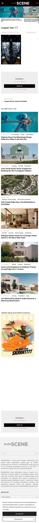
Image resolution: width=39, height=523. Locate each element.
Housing (14, 166)
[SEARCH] (37, 3)
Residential (27, 166)
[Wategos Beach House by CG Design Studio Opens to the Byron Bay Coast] (19, 218)
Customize (18, 519)
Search (36, 454)
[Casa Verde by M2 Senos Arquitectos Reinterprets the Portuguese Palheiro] (19, 153)
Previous (1, 14)
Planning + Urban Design (9, 199)
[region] (19, 510)
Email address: (19, 79)
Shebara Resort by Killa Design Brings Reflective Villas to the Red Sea (11, 20)
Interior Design (19, 233)
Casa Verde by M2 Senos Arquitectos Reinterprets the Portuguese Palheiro (16, 169)
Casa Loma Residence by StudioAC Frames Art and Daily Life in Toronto (18, 268)
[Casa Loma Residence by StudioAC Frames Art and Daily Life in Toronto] (19, 252)
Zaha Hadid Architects (24, 199)
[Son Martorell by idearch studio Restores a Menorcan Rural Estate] (19, 283)
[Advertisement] (19, 385)
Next (38, 14)
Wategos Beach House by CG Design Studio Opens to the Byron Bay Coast (19, 236)
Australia (4, 233)
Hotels (22, 134)
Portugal (20, 166)
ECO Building (15, 134)
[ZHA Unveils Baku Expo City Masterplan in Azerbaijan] (19, 185)
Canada (14, 264)
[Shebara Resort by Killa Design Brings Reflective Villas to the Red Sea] (11, 12)
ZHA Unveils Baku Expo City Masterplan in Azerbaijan (18, 203)
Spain (27, 296)
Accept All (20, 514)
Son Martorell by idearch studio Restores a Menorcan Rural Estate (18, 299)
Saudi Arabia (29, 134)
